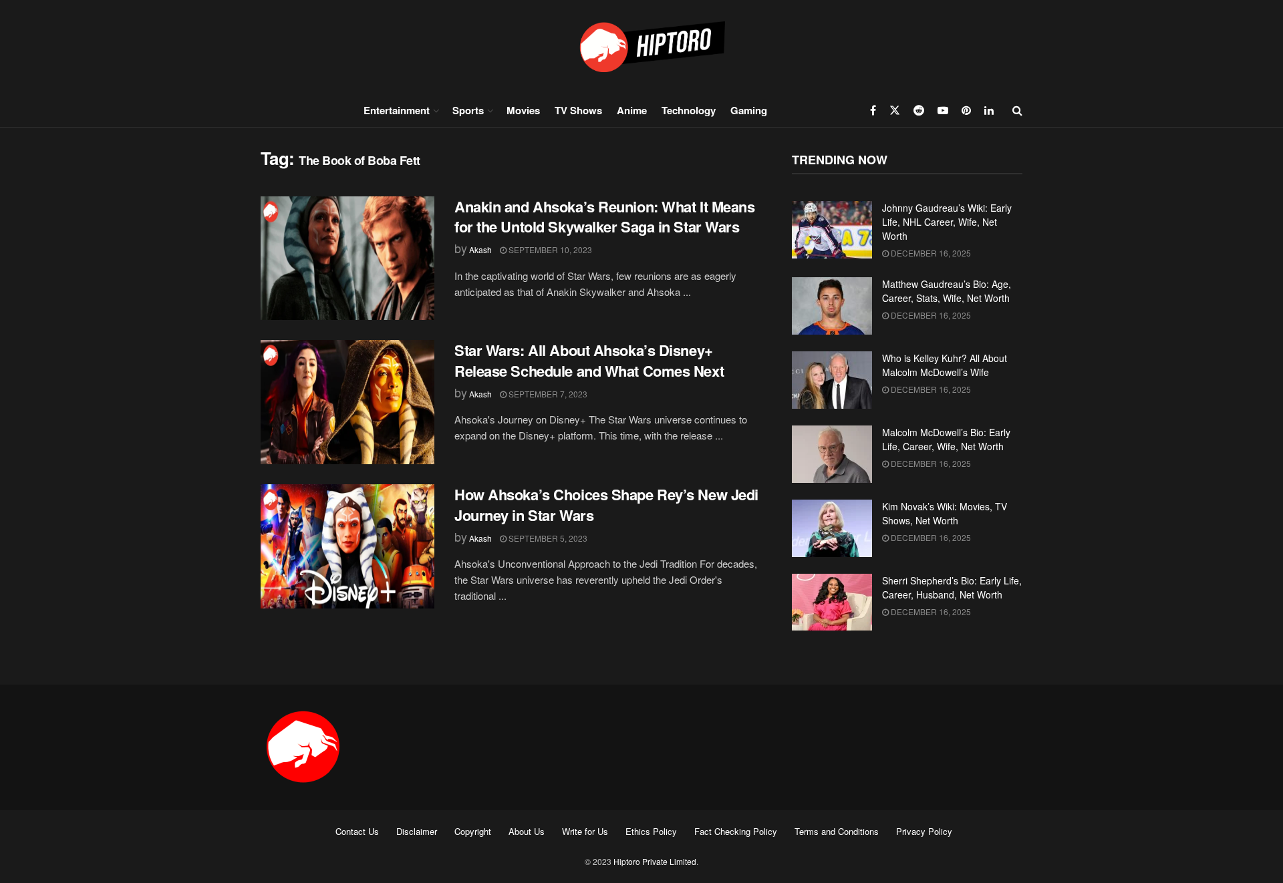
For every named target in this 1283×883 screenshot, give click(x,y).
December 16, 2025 (930, 252)
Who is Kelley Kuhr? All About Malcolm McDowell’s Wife (944, 365)
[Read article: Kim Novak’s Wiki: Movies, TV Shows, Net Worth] (832, 528)
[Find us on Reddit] (918, 110)
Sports (468, 110)
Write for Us (585, 831)
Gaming (748, 110)
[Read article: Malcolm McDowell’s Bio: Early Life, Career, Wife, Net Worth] (832, 454)
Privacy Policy (924, 831)
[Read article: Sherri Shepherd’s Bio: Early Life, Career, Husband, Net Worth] (832, 602)
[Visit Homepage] (641, 46)
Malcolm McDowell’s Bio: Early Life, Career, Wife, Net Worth (946, 439)
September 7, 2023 (547, 393)
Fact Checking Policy (735, 831)
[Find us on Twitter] (894, 110)
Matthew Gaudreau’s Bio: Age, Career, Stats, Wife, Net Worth (946, 291)
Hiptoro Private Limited (654, 861)
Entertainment (397, 110)
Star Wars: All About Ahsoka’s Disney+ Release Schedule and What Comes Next (589, 360)
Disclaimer (416, 831)
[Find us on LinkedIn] (989, 110)
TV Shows (578, 110)
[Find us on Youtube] (943, 110)
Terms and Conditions (837, 831)
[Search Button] (1017, 110)
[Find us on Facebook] (873, 110)
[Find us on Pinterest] (966, 110)
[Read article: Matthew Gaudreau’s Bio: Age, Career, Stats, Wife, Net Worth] (832, 306)
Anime (632, 110)
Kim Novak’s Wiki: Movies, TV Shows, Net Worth (944, 513)
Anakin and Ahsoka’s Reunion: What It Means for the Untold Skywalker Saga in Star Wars (604, 217)
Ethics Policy (651, 831)
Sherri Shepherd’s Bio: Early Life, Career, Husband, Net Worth (952, 587)
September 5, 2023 (547, 538)
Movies (523, 110)
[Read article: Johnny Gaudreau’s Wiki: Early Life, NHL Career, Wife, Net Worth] (832, 229)
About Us (527, 831)
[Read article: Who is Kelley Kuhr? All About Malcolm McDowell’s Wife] (832, 380)
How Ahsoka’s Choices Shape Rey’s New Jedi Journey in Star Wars (606, 505)
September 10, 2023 (549, 249)
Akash (480, 249)
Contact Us (357, 831)
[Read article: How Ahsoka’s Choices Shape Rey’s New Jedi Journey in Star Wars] (347, 546)
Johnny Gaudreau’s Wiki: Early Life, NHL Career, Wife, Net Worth (947, 221)
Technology (689, 110)
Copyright (472, 831)
